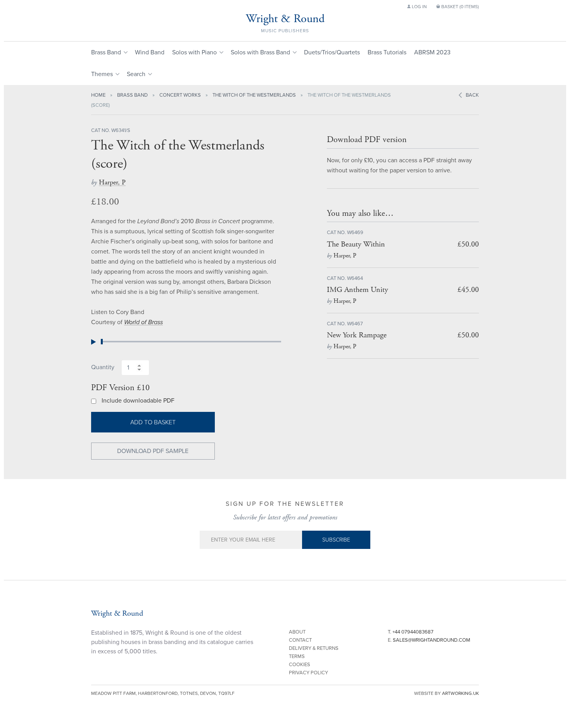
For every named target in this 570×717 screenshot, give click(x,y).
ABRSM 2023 (432, 52)
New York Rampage (357, 335)
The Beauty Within (356, 244)
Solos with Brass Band (260, 52)
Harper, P (112, 182)
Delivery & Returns (314, 648)
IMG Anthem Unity (357, 290)
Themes (102, 74)
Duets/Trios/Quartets (332, 52)
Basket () (459, 6)
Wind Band (149, 52)
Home (98, 95)
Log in (419, 6)
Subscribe (336, 539)
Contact (300, 640)
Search (136, 74)
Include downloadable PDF (138, 401)
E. (429, 640)
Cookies (299, 664)
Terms (297, 656)
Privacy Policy (308, 673)
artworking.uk (460, 693)
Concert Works (180, 95)
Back (472, 95)
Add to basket (153, 422)
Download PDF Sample (152, 451)
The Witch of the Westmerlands (254, 95)
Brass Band (106, 52)
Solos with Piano (194, 52)
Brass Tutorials (387, 52)
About (297, 632)
